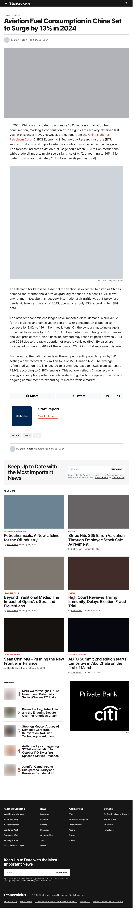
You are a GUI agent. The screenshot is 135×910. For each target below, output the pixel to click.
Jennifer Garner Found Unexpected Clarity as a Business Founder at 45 (38, 770)
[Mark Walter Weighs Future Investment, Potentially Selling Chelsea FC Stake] (10, 694)
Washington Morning (14, 814)
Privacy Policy (101, 477)
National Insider (11, 824)
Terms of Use (118, 477)
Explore (108, 809)
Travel (72, 840)
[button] (6, 3)
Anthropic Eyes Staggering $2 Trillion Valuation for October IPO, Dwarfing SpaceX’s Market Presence (40, 751)
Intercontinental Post (14, 845)
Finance (17, 655)
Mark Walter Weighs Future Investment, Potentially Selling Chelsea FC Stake (40, 694)
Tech (16, 593)
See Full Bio (46, 416)
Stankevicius (19, 3)
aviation (15, 436)
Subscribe (116, 469)
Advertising (85, 901)
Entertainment (75, 824)
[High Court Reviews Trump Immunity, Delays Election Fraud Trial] (98, 573)
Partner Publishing (14, 809)
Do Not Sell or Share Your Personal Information (56, 901)
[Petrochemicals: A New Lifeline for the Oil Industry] (34, 512)
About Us (108, 824)
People (72, 830)
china (27, 436)
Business (9, 15)
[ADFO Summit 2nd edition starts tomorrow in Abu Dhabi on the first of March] (98, 635)
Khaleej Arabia (11, 840)
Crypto (43, 824)
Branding (44, 830)
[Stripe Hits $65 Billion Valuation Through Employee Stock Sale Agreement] (98, 512)
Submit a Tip (110, 819)
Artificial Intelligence (78, 819)
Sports (72, 835)
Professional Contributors (116, 814)
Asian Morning (11, 819)
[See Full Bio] (56, 416)
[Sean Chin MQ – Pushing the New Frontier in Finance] (34, 635)
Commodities (20, 531)
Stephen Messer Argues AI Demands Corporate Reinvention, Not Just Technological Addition (40, 731)
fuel (37, 436)
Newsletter (109, 830)
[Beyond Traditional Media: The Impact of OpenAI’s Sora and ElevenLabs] (34, 573)
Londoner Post (11, 830)
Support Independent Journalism (108, 901)
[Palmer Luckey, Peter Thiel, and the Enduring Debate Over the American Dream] (10, 712)
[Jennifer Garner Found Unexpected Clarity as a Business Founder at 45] (10, 770)
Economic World (11, 835)
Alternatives (76, 809)
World (17, 15)
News (43, 809)
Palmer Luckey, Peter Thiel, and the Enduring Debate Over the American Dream (40, 713)
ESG (71, 814)
